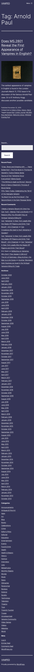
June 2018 (5, 332)
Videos (3, 625)
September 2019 (7, 299)
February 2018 (6, 344)
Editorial (4, 535)
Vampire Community (8, 619)
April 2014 (5, 483)
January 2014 (6, 493)
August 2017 (5, 363)
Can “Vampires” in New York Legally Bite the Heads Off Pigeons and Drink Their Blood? (17, 245)
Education (5, 538)
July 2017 (4, 366)
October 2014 (6, 465)
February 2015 (6, 453)
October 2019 (6, 296)
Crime (3, 528)
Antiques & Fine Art (8, 510)
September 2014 (7, 468)
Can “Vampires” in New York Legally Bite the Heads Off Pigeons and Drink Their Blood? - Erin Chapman (16, 224)
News (3, 580)
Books (3, 522)
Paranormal (5, 586)
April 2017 (5, 375)
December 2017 (7, 351)
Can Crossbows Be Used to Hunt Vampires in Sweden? (16, 230)
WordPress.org (6, 649)
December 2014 (7, 459)
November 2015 (7, 426)
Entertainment (6, 541)
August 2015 (5, 435)
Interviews (5, 562)
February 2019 (6, 311)
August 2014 (6, 471)
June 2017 (5, 369)
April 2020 (5, 281)
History (24, 110)
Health (3, 550)
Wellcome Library (18, 115)
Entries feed (5, 643)
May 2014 (5, 480)
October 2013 (6, 499)
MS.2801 (29, 112)
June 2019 (5, 305)
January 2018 (6, 347)
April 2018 (5, 338)
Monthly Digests (7, 571)
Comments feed (7, 646)
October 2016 (6, 393)
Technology (5, 598)
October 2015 (6, 429)
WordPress (20, 664)
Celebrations (6, 525)
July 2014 (4, 474)
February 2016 (6, 417)
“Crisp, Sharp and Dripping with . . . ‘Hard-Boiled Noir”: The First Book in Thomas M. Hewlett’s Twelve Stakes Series (16, 170)
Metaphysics (6, 568)
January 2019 (6, 314)
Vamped (5, 3)
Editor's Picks (16, 110)
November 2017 (7, 354)
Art (2, 516)
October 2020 (6, 275)
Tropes (3, 613)
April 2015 (5, 447)
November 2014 (7, 462)
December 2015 (7, 423)
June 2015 (5, 441)
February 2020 (6, 284)
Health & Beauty (7, 553)
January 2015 (6, 456)
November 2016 (7, 390)
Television (5, 601)
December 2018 (7, 317)
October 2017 (6, 357)
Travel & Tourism (7, 610)
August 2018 (5, 326)
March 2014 (5, 486)
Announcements (7, 507)
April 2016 (5, 411)
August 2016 (5, 399)
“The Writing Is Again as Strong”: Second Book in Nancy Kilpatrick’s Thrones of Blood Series (16, 185)
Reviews (4, 589)
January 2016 (6, 420)
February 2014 (6, 489)
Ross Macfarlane (6, 115)
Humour (4, 559)
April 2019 (5, 308)
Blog (3, 519)
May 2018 (4, 335)
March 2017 (5, 378)
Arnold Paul (10, 112)
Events (3, 544)
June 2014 (5, 477)
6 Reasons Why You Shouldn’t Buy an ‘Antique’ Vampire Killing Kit (16, 215)
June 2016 (5, 405)
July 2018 (4, 329)
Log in (3, 640)
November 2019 (7, 293)
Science (4, 592)
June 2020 (5, 278)
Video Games (6, 622)
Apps (3, 513)
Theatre (4, 604)
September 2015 (7, 432)
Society (4, 595)
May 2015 (4, 444)
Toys (3, 607)
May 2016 (4, 408)
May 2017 (4, 372)
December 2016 (7, 387)
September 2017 (7, 360)
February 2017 (6, 381)
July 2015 (4, 438)
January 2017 (6, 384)
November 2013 (7, 496)
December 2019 (7, 290)
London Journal (20, 112)
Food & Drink (6, 547)
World (29, 110)
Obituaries (5, 583)
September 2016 (7, 396)
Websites (4, 628)
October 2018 (6, 320)
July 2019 (4, 302)
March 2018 (5, 341)
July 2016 (4, 402)
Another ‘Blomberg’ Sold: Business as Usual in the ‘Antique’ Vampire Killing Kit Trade (17, 263)
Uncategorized (6, 616)
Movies (4, 574)
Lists (3, 565)
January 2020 (6, 287)
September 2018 (7, 323)
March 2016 (5, 414)
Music (3, 577)
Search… (4, 143)
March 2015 (5, 450)
